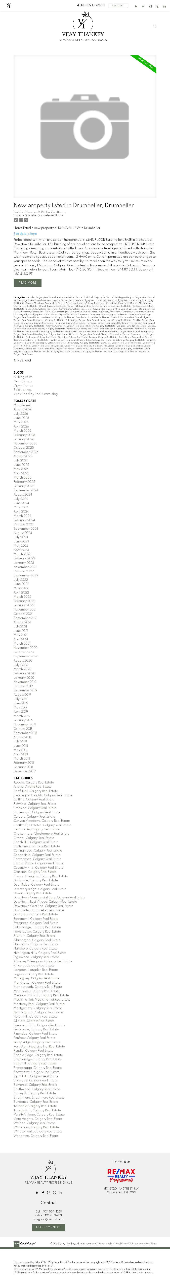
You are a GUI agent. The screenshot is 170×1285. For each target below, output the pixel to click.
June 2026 (21, 418)
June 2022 (21, 584)
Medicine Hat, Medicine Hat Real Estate (84, 332)
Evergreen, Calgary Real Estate (49, 320)
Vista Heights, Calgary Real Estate (38, 1118)
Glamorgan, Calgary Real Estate (37, 323)
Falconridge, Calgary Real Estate (82, 320)
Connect (118, 5)
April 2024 (21, 511)
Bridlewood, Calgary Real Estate (119, 301)
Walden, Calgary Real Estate (57, 352)
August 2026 (23, 409)
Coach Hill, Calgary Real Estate (83, 306)
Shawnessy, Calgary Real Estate (84, 343)
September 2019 (25, 690)
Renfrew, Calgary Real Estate (103, 337)
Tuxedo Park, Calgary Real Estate (92, 349)
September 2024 (26, 490)
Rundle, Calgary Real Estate (63, 340)
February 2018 (24, 762)
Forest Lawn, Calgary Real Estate (115, 320)
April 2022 (21, 592)
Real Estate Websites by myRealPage (136, 1244)
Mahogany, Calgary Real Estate (50, 329)
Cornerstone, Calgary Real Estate (75, 309)
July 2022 (21, 579)
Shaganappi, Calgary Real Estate (50, 343)
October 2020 (24, 652)
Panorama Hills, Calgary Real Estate (39, 1025)
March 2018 (22, 758)
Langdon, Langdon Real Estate (132, 326)
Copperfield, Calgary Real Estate (42, 309)
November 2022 (25, 567)
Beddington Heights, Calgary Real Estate (134, 298)
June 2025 (21, 464)
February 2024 (24, 520)
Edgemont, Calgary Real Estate (36, 918)
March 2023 (22, 554)
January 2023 (24, 562)
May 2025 (21, 469)
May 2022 (21, 588)
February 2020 (24, 673)
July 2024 (21, 499)
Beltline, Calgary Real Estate (27, 301)
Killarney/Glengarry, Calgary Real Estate (66, 326)
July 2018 (20, 741)
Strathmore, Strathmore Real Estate (133, 346)
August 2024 (23, 494)
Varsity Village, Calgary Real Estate (126, 349)
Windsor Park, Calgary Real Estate (120, 352)
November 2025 (25, 443)
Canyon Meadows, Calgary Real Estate (45, 303)
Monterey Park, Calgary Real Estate (121, 332)
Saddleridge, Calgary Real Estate (129, 340)
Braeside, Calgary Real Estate (87, 301)
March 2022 (22, 596)
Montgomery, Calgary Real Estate (38, 1008)
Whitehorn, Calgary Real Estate (87, 352)
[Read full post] (85, 128)
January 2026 (24, 439)
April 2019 (21, 711)
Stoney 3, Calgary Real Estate (99, 346)
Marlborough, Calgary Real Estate (117, 329)
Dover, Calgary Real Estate (64, 315)
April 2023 (21, 550)
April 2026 (21, 426)
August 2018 (22, 737)
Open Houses (23, 385)
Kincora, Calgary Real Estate (101, 326)
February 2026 (24, 435)
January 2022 (24, 605)
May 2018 (20, 750)
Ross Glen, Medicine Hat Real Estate (31, 340)
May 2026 (21, 422)
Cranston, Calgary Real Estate (36, 312)
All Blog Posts (23, 377)
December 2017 (25, 771)
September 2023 (26, 528)
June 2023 (21, 541)
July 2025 (21, 460)
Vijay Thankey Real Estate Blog (36, 394)
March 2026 (22, 430)
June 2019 (21, 703)
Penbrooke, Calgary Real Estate (41, 337)
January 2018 (23, 767)
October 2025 (24, 447)
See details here (25, 233)
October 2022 (24, 571)
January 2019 (23, 720)
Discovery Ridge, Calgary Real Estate (32, 315)
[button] (136, 6)
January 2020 (24, 677)
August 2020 (23, 660)
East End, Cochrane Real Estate (126, 318)
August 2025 (23, 456)
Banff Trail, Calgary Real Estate (98, 298)
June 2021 (21, 630)
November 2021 (25, 609)
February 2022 (24, 601)
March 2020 (23, 669)
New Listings (23, 381)
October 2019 (23, 686)
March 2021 (22, 643)
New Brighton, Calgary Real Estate (51, 335)
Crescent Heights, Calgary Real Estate (70, 312)
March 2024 (22, 515)
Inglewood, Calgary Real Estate (29, 326)
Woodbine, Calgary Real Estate (36, 1135)
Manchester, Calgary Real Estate (83, 329)
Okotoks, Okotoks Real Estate (114, 335)
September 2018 (25, 733)
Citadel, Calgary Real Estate (52, 306)
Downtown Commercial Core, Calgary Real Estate (103, 315)
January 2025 (24, 486)
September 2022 (26, 575)
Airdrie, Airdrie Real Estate (69, 298)
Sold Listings (23, 389)
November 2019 (25, 682)
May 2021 (20, 635)
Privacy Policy (106, 1244)
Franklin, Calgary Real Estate (34, 935)
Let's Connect (48, 1227)
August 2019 (22, 694)
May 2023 (21, 545)
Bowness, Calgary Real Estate (56, 301)
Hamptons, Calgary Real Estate (70, 323)
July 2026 (21, 413)
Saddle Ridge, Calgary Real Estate (95, 340)
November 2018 (25, 724)
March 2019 (22, 716)
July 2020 (21, 665)
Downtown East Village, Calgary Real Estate (45, 901)
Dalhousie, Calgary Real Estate (105, 312)
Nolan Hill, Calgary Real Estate (84, 335)
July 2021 (20, 626)
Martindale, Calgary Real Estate (37, 991)
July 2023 (21, 537)
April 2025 (21, 473)
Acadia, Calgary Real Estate (41, 298)
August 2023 (23, 532)
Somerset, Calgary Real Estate (36, 346)
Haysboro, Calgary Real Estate (102, 323)
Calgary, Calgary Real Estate (34, 816)
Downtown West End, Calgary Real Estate (54, 318)
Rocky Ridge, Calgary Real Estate (135, 337)
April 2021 (21, 639)
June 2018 (21, 745)
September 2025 (26, 452)
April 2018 (21, 754)
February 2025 (24, 481)
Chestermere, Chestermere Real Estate (41, 833)
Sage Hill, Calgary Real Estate (35, 1063)
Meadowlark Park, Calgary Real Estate (45, 332)
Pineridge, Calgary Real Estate (73, 337)
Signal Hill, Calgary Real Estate (116, 343)
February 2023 (24, 558)
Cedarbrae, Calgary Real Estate (121, 303)
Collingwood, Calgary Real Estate (38, 850)
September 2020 (26, 656)
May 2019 (20, 707)
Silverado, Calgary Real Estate (35, 1080)
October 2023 (24, 524)
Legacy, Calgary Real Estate (34, 974)
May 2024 (21, 507)
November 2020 (26, 647)
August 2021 (22, 622)
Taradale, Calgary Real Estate (59, 349)
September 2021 (25, 618)
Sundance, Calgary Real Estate (29, 349)
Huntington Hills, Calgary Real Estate (136, 323)
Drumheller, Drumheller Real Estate (43, 215)
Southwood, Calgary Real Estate (68, 346)
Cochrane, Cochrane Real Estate (115, 306)
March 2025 (22, 477)
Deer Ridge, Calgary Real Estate (137, 312)
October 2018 (23, 728)
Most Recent (22, 405)
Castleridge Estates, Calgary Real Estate (85, 303)
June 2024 (21, 503)
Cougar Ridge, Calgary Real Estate (110, 309)
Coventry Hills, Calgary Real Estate (38, 867)
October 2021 (23, 613)
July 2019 (20, 699)
